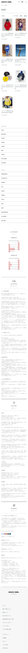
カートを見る (5, 644)
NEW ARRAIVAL (4, 212)
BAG (2, 150)
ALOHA (2, 191)
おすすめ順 (15, 15)
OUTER (2, 138)
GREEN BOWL (4, 174)
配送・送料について (7, 609)
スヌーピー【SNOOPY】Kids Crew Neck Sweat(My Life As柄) (7, 86)
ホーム (2, 5)
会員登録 (4, 637)
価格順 (21, 15)
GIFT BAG (3, 220)
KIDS (6, 5)
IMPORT (3, 195)
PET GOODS (4, 158)
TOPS (2, 130)
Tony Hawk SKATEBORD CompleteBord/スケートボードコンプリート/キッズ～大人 (20, 61)
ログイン (4, 641)
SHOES (2, 154)
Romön (2, 199)
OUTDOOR (3, 162)
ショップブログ (6, 625)
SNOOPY (3, 182)
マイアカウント (6, 634)
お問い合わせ (5, 648)
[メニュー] (26, 2)
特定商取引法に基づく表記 (8, 619)
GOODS (3, 142)
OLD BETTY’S (4, 178)
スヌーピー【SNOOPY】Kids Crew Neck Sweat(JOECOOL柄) (21, 86)
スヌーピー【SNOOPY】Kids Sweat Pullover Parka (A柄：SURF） (7, 61)
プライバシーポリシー (7, 622)
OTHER (2, 146)
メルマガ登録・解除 (7, 629)
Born (2, 186)
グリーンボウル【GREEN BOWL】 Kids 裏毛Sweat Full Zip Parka (7, 35)
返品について (5, 612)
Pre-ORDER (3, 216)
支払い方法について (7, 615)
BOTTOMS (3, 134)
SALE (2, 208)
